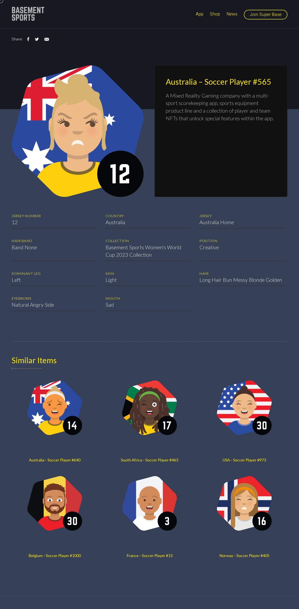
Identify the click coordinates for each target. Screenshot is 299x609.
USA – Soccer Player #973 (244, 460)
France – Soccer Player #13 (149, 555)
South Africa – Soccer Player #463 (149, 460)
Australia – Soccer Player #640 (54, 460)
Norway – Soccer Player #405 (244, 555)
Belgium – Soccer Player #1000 (54, 555)
